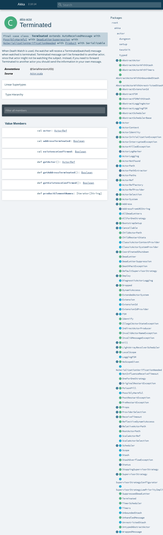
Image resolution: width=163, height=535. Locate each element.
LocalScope (129, 352)
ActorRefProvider (133, 189)
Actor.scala (36, 73)
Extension (128, 299)
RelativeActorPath (134, 426)
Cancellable (130, 228)
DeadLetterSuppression (136, 261)
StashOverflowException (137, 459)
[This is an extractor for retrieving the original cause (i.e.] (120, 383)
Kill (125, 342)
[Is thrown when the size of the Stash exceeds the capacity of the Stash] (120, 460)
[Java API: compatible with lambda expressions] (117, 60)
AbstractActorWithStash (137, 65)
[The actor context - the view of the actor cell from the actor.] (120, 127)
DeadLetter (129, 256)
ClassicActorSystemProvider (140, 247)
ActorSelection (132, 194)
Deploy (126, 275)
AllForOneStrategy (134, 218)
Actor (125, 122)
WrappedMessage (132, 531)
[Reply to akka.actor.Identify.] (120, 132)
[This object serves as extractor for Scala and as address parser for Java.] (120, 209)
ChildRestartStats (134, 237)
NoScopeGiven (130, 361)
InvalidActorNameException (139, 333)
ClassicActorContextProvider (141, 242)
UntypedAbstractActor (136, 527)
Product (70, 43)
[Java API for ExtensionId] (120, 89)
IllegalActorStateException (140, 323)
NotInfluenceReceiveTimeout (140, 373)
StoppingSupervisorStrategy (140, 469)
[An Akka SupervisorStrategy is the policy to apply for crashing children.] (120, 474)
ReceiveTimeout (132, 416)
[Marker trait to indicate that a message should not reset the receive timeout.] (120, 374)
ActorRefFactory (132, 185)
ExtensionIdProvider (135, 309)
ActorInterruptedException (139, 141)
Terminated (129, 498)
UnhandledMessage (133, 517)
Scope (125, 450)
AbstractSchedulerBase (136, 118)
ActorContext (130, 127)
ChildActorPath (132, 232)
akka (22, 19)
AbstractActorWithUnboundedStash (137, 78)
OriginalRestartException (139, 383)
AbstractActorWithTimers (138, 70)
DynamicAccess (131, 290)
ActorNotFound (131, 161)
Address (127, 204)
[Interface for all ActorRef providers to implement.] (120, 189)
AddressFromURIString (136, 208)
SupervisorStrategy (134, 474)
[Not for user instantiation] (120, 233)
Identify (127, 318)
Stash (125, 455)
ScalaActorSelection (135, 440)
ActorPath (128, 165)
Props (125, 407)
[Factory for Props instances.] (117, 407)
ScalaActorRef (131, 436)
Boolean (78, 140)
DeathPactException (134, 266)
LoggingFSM (129, 357)
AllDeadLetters (132, 213)
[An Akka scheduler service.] (120, 113)
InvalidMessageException (138, 338)
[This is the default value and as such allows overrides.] (120, 362)
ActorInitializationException (141, 137)
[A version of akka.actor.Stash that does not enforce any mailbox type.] (120, 522)
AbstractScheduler (134, 113)
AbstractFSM (130, 94)
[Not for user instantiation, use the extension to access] (120, 252)
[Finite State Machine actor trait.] (120, 314)
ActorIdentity (131, 132)
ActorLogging (130, 156)
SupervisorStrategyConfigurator (137, 482)
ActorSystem (130, 199)
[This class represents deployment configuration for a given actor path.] (120, 276)
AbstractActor (131, 60)
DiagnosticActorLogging (137, 280)
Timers (126, 508)
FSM (124, 314)
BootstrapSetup (132, 223)
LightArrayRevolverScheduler (141, 347)
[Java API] (120, 175)
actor (29, 19)
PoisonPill (129, 388)
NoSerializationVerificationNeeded (139, 370)
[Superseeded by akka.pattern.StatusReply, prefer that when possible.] (120, 464)
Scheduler (128, 445)
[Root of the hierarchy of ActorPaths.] (120, 431)
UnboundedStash (132, 512)
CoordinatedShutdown (135, 251)
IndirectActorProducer (136, 328)
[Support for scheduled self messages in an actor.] (120, 503)
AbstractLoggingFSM (134, 108)
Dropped (127, 285)
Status (126, 464)
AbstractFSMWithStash (136, 98)
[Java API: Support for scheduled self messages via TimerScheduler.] (120, 70)
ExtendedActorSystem (135, 295)
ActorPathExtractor (134, 170)
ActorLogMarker (132, 151)
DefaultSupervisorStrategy (139, 271)
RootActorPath (131, 431)
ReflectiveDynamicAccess (138, 421)
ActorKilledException (136, 146)
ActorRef (127, 180)
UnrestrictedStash (134, 522)
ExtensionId (130, 304)
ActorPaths (129, 175)
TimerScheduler (132, 503)
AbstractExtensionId (135, 89)
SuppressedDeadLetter (136, 493)
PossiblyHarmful (132, 393)
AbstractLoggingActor (136, 103)
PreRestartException (135, 402)
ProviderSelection (134, 412)
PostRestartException (136, 397)
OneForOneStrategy (134, 378)
